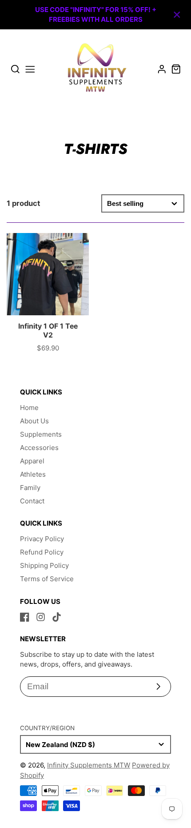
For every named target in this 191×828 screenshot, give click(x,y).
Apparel (32, 461)
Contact (32, 501)
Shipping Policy (44, 565)
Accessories (39, 447)
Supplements (41, 434)
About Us (34, 421)
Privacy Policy (42, 539)
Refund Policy (42, 552)
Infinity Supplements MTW (88, 765)
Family (30, 487)
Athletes (33, 474)
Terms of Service (47, 579)
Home (29, 407)
